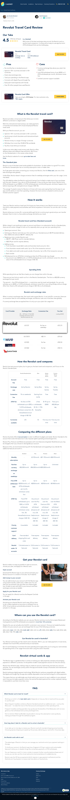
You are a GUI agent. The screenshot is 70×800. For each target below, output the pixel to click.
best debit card (25, 699)
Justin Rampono (43, 16)
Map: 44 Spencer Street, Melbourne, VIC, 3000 (10, 777)
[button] (35, 693)
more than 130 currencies (43, 622)
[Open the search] (68, 4)
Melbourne (38, 775)
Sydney (37, 773)
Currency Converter (49, 4)
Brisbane (38, 779)
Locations (30, 4)
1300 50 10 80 (61, 4)
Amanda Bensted (13, 16)
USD (17, 632)
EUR (24, 630)
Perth (37, 777)
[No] (68, 796)
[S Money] (7, 4)
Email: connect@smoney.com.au (7, 775)
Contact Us (3, 773)
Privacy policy (35, 795)
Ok (35, 797)
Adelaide (38, 781)
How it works (23, 4)
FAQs (2, 779)
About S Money (4, 784)
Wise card (51, 171)
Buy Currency (38, 4)
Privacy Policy (3, 781)
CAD (11, 630)
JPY (40, 630)
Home (2, 10)
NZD (51, 630)
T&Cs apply (18, 99)
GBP (28, 630)
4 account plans (22, 437)
